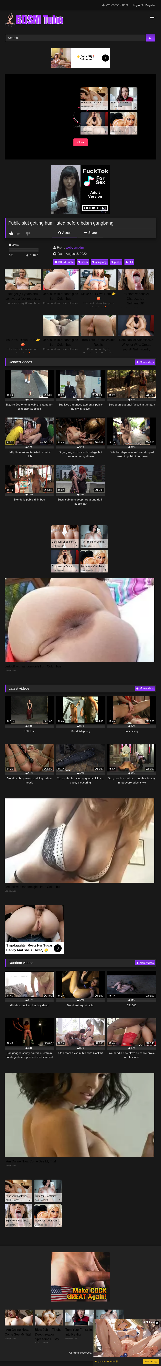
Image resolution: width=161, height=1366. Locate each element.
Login (136, 5)
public (117, 262)
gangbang (100, 262)
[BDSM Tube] (80, 20)
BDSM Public (66, 262)
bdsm (84, 262)
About (66, 232)
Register (150, 5)
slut (131, 262)
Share (92, 232)
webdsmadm (75, 247)
